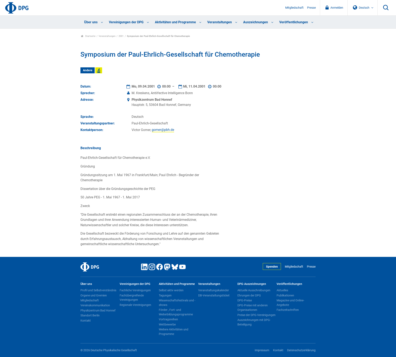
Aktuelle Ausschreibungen (253, 290)
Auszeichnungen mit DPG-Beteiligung (254, 322)
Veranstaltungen (219, 22)
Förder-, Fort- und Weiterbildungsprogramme (176, 312)
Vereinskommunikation (95, 305)
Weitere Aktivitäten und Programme (173, 332)
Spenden (272, 266)
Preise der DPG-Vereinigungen (256, 315)
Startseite (90, 36)
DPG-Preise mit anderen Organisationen (252, 307)
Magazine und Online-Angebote (290, 303)
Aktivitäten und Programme (175, 22)
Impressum (262, 350)
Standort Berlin (90, 315)
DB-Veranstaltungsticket (214, 295)
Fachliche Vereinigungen (135, 290)
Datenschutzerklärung (301, 350)
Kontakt (85, 320)
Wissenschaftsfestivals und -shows (177, 303)
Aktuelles (282, 290)
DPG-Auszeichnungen (251, 284)
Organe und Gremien (93, 295)
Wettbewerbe (167, 324)
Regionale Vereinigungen (135, 305)
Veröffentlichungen (293, 22)
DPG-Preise (244, 300)
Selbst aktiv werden (171, 290)
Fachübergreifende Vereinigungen (132, 298)
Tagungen (165, 295)
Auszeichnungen (255, 22)
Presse (311, 7)
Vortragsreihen (168, 319)
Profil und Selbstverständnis (98, 290)
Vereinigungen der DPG (126, 22)
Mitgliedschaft (294, 7)
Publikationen (285, 295)
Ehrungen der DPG (249, 295)
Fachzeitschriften (288, 309)
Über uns (91, 22)
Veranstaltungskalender (213, 290)
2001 (121, 36)
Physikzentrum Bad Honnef (98, 310)
